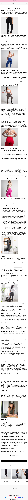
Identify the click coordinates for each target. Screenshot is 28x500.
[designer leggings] (9, 103)
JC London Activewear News (15, 5)
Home (9, 5)
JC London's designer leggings (5, 398)
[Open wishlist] (25, 3)
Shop (14, 486)
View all (14, 467)
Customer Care (14, 488)
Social (14, 493)
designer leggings (20, 13)
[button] (4, 481)
